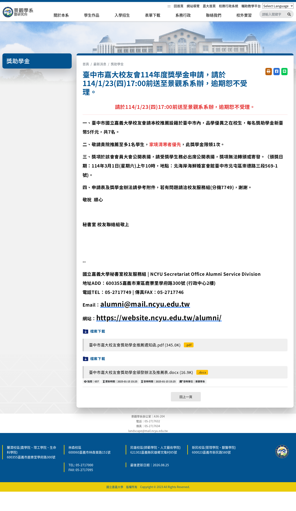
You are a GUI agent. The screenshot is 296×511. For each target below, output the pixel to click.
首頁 (86, 63)
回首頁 (178, 5)
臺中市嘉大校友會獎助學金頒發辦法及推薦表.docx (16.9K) (147, 372)
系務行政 (183, 15)
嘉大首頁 (209, 5)
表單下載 (152, 15)
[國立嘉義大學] (24, 12)
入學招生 (122, 15)
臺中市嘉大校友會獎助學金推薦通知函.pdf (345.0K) (140, 345)
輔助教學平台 (251, 5)
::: (169, 5)
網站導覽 (193, 5)
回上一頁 (185, 396)
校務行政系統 (228, 5)
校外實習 (244, 15)
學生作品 (91, 15)
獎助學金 (117, 63)
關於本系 (61, 15)
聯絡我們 (213, 15)
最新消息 (99, 63)
